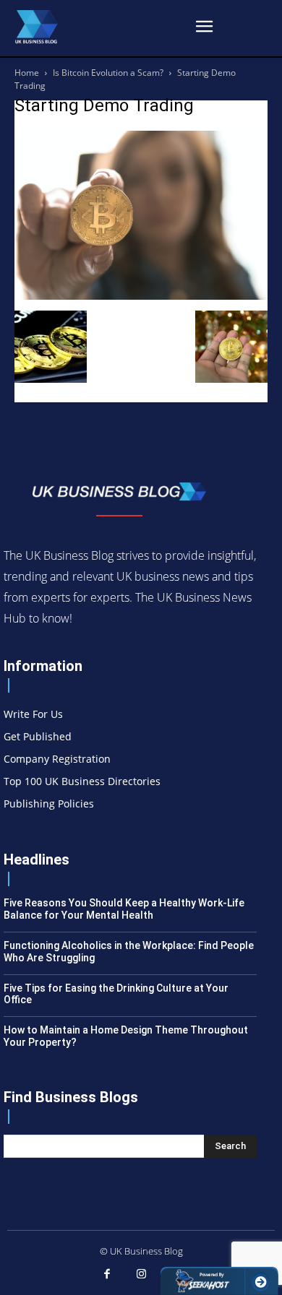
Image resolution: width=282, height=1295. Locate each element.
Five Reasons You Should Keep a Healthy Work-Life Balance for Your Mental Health (124, 909)
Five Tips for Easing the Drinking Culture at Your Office (116, 994)
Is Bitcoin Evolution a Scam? (108, 72)
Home (26, 72)
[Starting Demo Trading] (141, 296)
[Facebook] (107, 1274)
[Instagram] (141, 1274)
